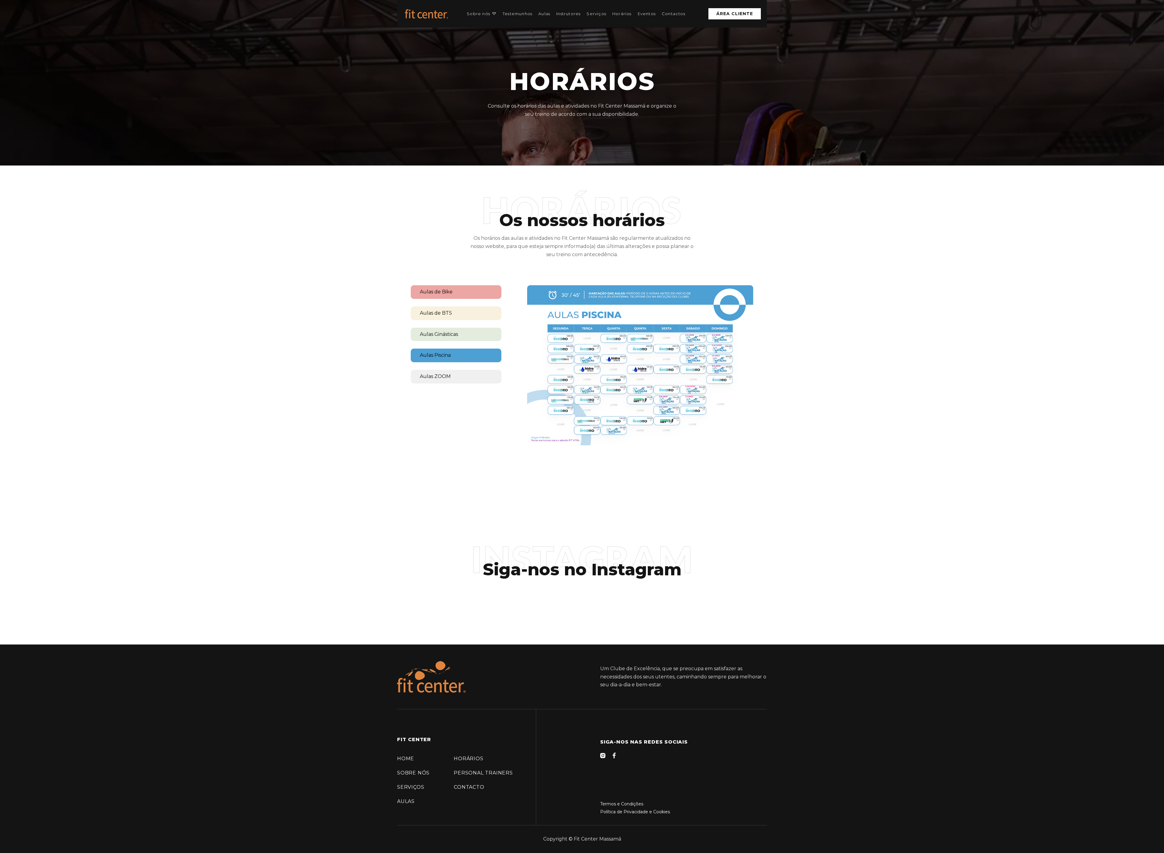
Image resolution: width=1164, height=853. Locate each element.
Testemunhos (517, 13)
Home (405, 758)
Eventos (647, 13)
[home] (426, 14)
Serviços (596, 13)
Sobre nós (478, 13)
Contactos (673, 13)
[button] (482, 13)
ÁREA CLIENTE (734, 13)
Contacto (469, 787)
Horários (622, 13)
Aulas (544, 13)
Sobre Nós (413, 773)
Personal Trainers (483, 773)
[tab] (456, 292)
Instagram (636, 569)
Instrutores (568, 13)
